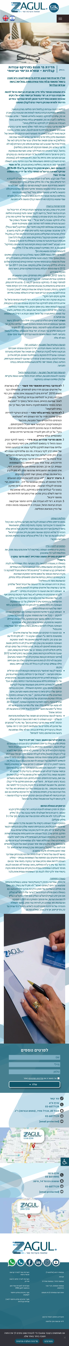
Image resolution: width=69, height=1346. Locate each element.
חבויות (61, 1277)
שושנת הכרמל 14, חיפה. (46, 1181)
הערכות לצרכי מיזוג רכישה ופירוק (19, 1280)
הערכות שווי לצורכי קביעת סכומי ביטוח (19, 1273)
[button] (65, 1162)
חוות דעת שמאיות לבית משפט (53, 1292)
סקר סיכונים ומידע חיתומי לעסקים (20, 1293)
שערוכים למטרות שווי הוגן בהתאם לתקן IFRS (19, 1287)
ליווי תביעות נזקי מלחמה (55, 1321)
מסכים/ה (48, 1341)
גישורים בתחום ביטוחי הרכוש (53, 1317)
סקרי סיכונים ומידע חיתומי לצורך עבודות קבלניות (17, 1300)
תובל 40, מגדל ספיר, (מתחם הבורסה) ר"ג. (36, 1111)
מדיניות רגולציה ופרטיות (27, 1341)
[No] (65, 1337)
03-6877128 (52, 1106)
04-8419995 (52, 1177)
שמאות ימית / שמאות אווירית (53, 1281)
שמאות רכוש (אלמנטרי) (55, 1272)
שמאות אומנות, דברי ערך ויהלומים (55, 1287)
